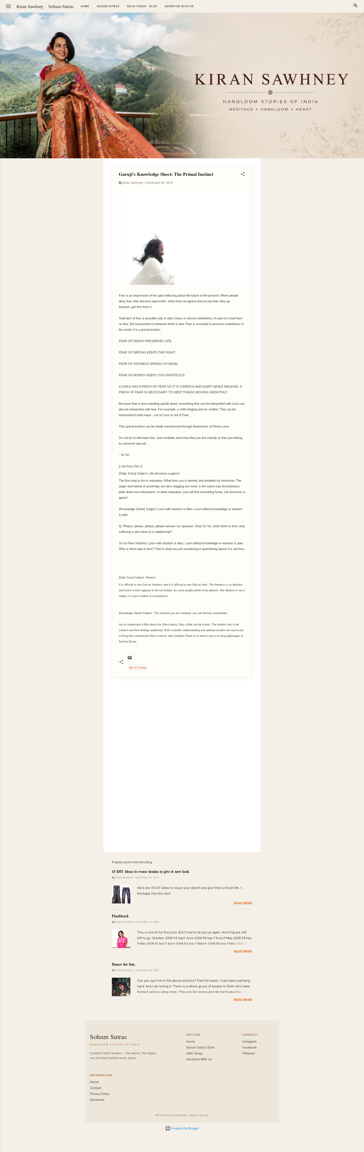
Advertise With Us (199, 1059)
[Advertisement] (344, 221)
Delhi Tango (194, 1053)
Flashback (120, 916)
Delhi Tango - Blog (142, 6)
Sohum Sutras (61, 6)
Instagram (249, 1041)
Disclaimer (97, 1100)
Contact (95, 1088)
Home (85, 6)
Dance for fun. (123, 964)
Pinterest (248, 1053)
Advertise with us (179, 6)
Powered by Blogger (184, 1128)
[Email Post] (129, 659)
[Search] (355, 6)
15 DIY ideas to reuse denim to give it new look (150, 871)
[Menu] (8, 6)
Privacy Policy (100, 1094)
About (94, 1082)
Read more (243, 903)
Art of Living (137, 667)
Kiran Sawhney (30, 6)
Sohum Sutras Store (200, 1047)
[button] (242, 175)
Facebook (249, 1047)
